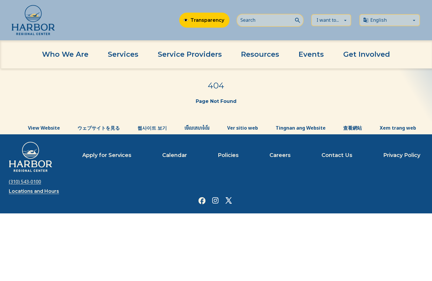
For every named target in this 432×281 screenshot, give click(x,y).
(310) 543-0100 (25, 181)
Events (311, 54)
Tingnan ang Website (301, 128)
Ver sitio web (242, 128)
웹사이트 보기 (152, 128)
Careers (280, 155)
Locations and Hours (34, 191)
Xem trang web (398, 128)
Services (123, 54)
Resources (260, 54)
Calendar (174, 155)
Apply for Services (106, 155)
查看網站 (352, 128)
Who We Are (65, 54)
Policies (228, 155)
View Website (44, 128)
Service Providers (190, 54)
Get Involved (366, 54)
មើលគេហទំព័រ (197, 128)
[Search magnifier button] (297, 19)
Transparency (207, 20)
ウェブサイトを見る (99, 128)
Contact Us (337, 155)
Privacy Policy (401, 155)
